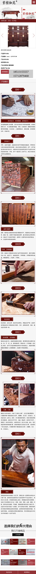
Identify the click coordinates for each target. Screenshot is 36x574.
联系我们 (27, 572)
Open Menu (34, 2)
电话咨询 (9, 572)
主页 (9, 20)
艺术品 (14, 20)
